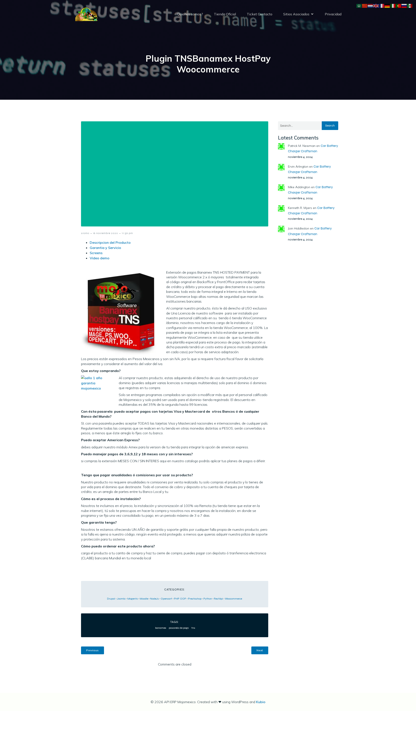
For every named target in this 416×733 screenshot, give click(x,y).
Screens (96, 253)
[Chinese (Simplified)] (365, 5)
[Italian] (393, 5)
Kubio (260, 702)
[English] (376, 5)
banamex (160, 627)
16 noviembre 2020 (105, 233)
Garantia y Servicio (105, 247)
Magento (132, 598)
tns (193, 627)
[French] (382, 5)
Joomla (121, 598)
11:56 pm (127, 233)
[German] (387, 5)
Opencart (166, 598)
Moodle (144, 598)
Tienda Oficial (225, 14)
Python (207, 598)
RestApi (218, 598)
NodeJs (154, 598)
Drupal (111, 598)
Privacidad (333, 14)
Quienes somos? (190, 14)
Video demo (99, 258)
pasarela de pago (179, 627)
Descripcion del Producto (110, 242)
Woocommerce (233, 598)
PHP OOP (180, 598)
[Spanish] (410, 5)
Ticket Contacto (259, 14)
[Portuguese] (398, 5)
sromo (85, 233)
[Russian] (404, 5)
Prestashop (195, 598)
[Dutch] (370, 5)
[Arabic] (359, 5)
